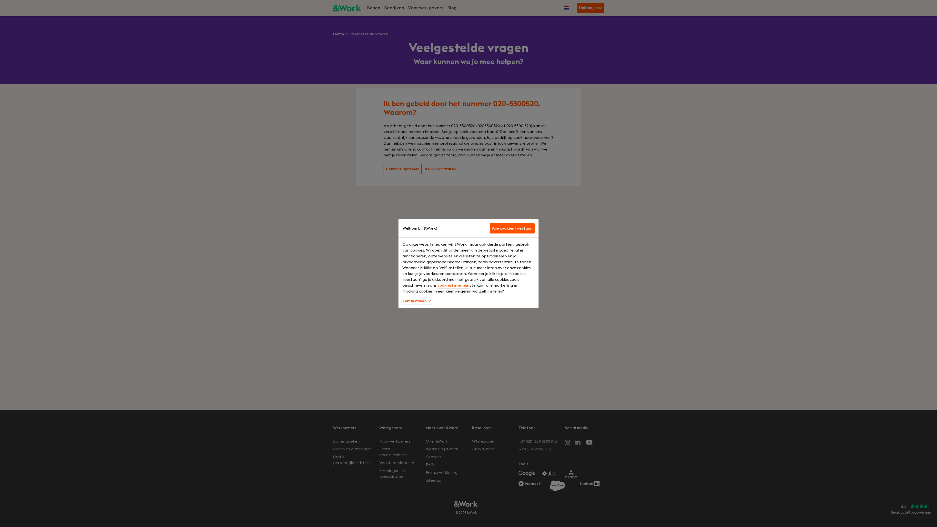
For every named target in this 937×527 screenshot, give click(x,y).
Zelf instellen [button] (415, 301)
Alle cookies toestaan (512, 228)
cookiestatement (454, 285)
